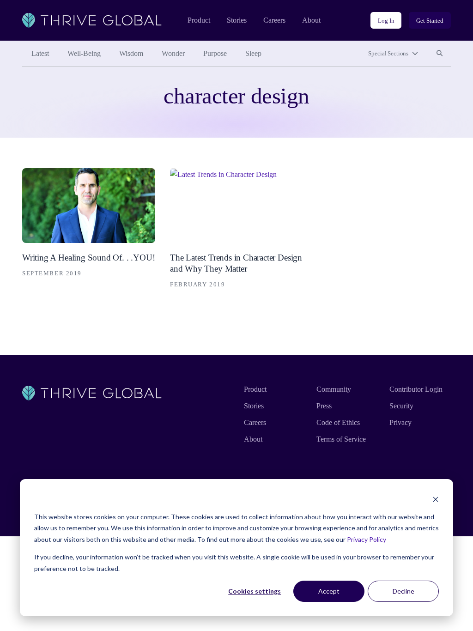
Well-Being (84, 53)
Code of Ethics (338, 422)
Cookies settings (254, 591)
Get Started (429, 20)
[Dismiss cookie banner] (435, 499)
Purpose (215, 53)
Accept (329, 591)
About (311, 20)
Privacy (400, 422)
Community (333, 389)
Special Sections (388, 53)
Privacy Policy (366, 539)
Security (401, 406)
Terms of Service (341, 439)
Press (324, 406)
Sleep (253, 53)
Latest (40, 53)
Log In (386, 20)
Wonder (173, 53)
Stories (237, 20)
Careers (274, 20)
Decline (403, 591)
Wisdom (131, 53)
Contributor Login (416, 389)
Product (199, 20)
